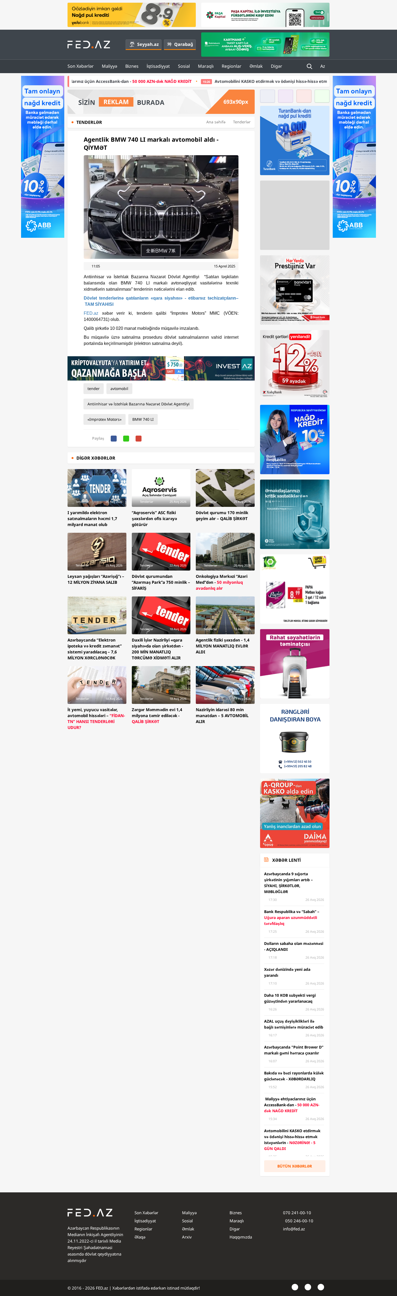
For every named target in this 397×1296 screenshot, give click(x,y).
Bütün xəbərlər (294, 1166)
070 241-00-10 (297, 1212)
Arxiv (187, 1237)
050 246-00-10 (298, 1220)
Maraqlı (206, 66)
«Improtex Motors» (105, 419)
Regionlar (231, 66)
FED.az (91, 313)
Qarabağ (183, 44)
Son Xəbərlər (81, 66)
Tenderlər (242, 121)
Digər (276, 66)
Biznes (132, 66)
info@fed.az (294, 1228)
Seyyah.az (148, 44)
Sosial (184, 66)
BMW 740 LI (143, 419)
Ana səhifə (216, 121)
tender (94, 388)
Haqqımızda (241, 1237)
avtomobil (119, 388)
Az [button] (323, 66)
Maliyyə (109, 66)
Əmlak (256, 66)
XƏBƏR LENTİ (286, 860)
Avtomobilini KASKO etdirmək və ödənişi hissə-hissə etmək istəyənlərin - (238, 81)
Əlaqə (139, 1237)
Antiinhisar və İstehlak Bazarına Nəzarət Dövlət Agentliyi (139, 403)
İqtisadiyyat (158, 66)
